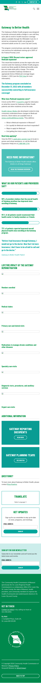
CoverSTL (20, 102)
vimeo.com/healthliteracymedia (12, 118)
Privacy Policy (14, 666)
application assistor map (21, 139)
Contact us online (8, 609)
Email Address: (8, 524)
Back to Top (20, 676)
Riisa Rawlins (12, 484)
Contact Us (33, 2)
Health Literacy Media (9, 111)
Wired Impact (21, 668)
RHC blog (22, 76)
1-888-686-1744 (23, 143)
